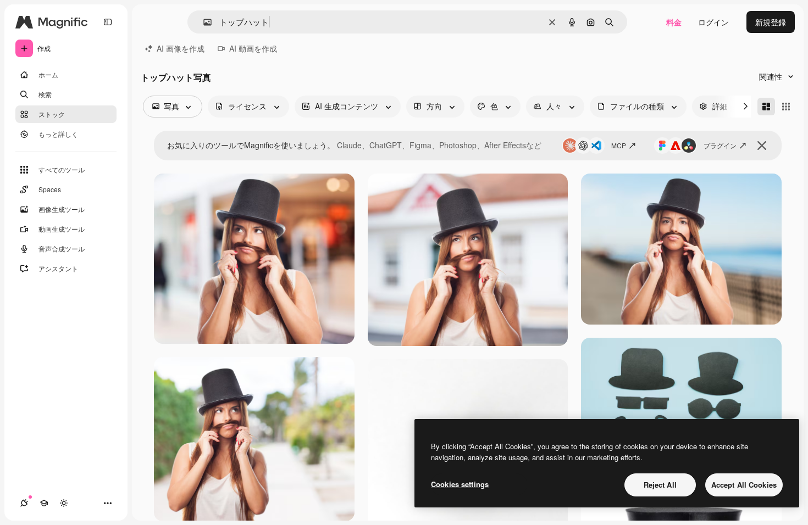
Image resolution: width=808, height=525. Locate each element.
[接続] (24, 503)
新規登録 (770, 21)
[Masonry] (766, 106)
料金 (674, 21)
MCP (618, 145)
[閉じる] (761, 145)
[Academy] (44, 503)
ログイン (713, 21)
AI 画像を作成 (180, 48)
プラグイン (720, 145)
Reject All (660, 484)
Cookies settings (460, 484)
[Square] (786, 106)
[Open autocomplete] (203, 22)
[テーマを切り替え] (64, 503)
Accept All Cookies (744, 484)
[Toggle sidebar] (108, 22)
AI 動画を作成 (253, 48)
